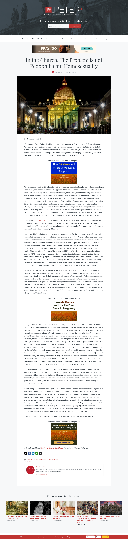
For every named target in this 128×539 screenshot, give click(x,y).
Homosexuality (53, 459)
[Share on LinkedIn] (33, 453)
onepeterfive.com (41, 474)
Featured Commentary (40, 459)
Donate (98, 39)
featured (29, 461)
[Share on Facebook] (29, 453)
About (23, 39)
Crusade (55, 39)
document (43, 220)
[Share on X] (25, 453)
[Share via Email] (36, 453)
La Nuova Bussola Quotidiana (52, 448)
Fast (63, 39)
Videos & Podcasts (38, 39)
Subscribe (75, 26)
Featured (29, 459)
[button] (106, 38)
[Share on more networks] (40, 453)
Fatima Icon (73, 39)
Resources (85, 39)
